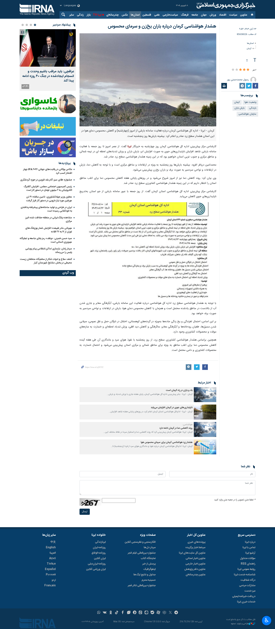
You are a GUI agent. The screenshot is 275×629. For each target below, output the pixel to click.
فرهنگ (185, 15)
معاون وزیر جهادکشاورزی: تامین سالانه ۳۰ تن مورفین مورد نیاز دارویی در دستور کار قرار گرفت (49, 199)
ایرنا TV (97, 15)
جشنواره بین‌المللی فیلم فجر (142, 553)
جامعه (195, 15)
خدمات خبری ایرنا (246, 602)
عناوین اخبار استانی (195, 558)
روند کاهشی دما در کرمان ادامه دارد (175, 428)
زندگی (80, 15)
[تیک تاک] (116, 613)
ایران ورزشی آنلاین (96, 569)
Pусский (51, 574)
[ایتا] (140, 613)
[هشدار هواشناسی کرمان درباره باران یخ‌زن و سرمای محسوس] (148, 79)
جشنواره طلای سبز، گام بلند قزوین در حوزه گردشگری (46, 180)
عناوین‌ (243, 15)
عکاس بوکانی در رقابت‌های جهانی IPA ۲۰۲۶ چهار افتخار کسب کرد (47, 171)
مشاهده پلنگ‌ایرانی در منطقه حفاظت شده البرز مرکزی (48, 219)
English (51, 547)
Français (50, 585)
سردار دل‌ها (150, 547)
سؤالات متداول (247, 558)
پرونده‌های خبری (196, 542)
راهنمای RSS (248, 564)
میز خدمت (250, 591)
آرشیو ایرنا (250, 553)
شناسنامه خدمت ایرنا (244, 574)
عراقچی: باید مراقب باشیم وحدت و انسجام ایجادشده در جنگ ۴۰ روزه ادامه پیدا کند (48, 76)
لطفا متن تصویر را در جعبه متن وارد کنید (234, 500)
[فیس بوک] (122, 613)
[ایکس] (170, 613)
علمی (157, 15)
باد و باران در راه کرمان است (179, 390)
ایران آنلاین (100, 558)
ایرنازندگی (100, 542)
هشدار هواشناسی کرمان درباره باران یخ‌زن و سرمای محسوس (162, 26)
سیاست (233, 15)
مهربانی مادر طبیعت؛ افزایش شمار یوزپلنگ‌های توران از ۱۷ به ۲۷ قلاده (48, 230)
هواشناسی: (187, 424)
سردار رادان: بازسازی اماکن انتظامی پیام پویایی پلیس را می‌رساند (48, 250)
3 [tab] (27, 25)
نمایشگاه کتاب (148, 558)
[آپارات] (158, 613)
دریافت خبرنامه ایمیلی (243, 596)
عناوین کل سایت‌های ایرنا (192, 553)
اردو (54, 580)
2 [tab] (31, 25)
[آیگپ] (146, 613)
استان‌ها (135, 15)
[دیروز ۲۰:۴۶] (48, 48)
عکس (125, 15)
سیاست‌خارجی (170, 15)
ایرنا (225, 5)
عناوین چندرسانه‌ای (195, 574)
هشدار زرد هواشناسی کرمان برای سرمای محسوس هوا (166, 442)
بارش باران (239, 108)
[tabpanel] (48, 60)
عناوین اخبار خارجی (195, 564)
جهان (204, 15)
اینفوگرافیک (149, 569)
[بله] (152, 613)
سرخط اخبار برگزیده (195, 547)
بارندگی (252, 108)
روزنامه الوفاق (98, 553)
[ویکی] (104, 613)
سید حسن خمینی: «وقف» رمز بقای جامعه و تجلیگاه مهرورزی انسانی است (46, 240)
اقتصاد (222, 15)
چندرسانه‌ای (112, 15)
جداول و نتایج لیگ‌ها (144, 574)
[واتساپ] (98, 613)
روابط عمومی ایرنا (246, 569)
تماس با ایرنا (248, 547)
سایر (71, 15)
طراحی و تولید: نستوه (240, 623)
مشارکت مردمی (247, 585)
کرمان (249, 48)
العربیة (52, 553)
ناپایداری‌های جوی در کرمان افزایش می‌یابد (171, 408)
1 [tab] (35, 25)
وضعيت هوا (250, 102)
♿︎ (266, 620)
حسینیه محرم (149, 580)
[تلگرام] (176, 613)
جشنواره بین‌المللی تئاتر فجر (142, 585)
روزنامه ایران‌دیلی (97, 564)
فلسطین (147, 15)
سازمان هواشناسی (247, 114)
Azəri (52, 558)
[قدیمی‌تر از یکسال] (205, 394)
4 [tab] (23, 25)
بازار (89, 15)
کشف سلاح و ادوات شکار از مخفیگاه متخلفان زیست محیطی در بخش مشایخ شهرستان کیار (46, 261)
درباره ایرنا (250, 542)
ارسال (84, 512)
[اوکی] (110, 613)
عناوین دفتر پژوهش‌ (194, 569)
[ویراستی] (128, 613)
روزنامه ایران (99, 547)
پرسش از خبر (149, 564)
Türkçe (51, 564)
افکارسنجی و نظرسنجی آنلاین (140, 542)
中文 (53, 542)
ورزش (213, 15)
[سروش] (134, 613)
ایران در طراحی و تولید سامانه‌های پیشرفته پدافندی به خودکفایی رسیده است (46, 209)
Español (50, 569)
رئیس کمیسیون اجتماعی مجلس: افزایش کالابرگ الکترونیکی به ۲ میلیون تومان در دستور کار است (48, 188)
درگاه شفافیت (248, 580)
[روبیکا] (164, 613)
